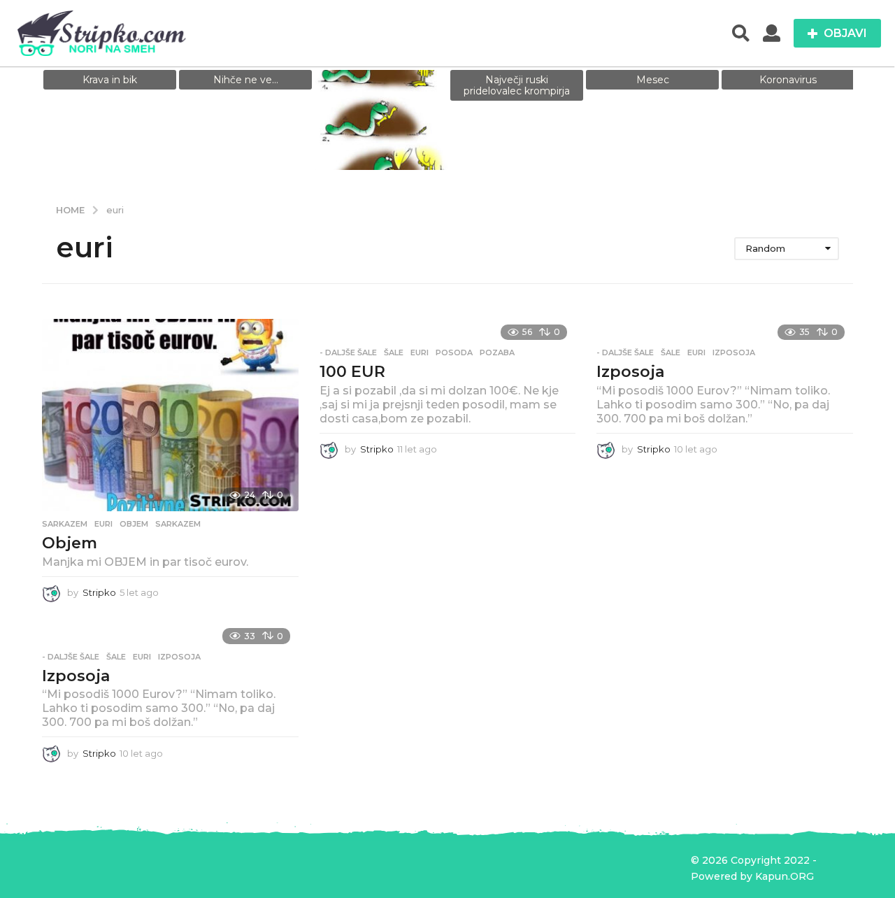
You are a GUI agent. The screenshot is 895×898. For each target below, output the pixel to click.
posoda (454, 352)
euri (103, 524)
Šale (393, 352)
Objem (69, 543)
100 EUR (352, 371)
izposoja (734, 352)
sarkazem (178, 524)
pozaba (497, 352)
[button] (741, 34)
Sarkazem (64, 524)
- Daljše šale (348, 352)
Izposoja (630, 371)
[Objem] (170, 415)
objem (134, 524)
